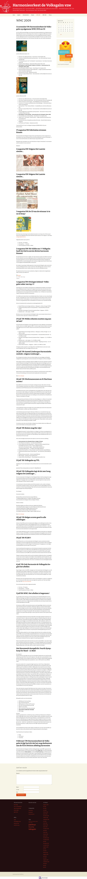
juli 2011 (44, 867)
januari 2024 (45, 835)
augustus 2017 (45, 859)
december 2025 (46, 815)
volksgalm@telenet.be (21, 236)
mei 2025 (44, 821)
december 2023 (46, 837)
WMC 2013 (44, 15)
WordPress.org (16, 825)
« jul (60, 34)
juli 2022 (44, 848)
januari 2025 (45, 826)
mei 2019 (44, 858)
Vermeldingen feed (17, 821)
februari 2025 (45, 824)
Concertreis (31, 810)
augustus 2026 (45, 804)
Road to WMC (16, 810)
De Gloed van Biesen (35, 821)
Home (14, 15)
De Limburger (21, 375)
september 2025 (46, 819)
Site (17, 792)
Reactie (18, 773)
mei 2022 (44, 850)
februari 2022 (45, 852)
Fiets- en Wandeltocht (18, 806)
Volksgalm (32, 829)
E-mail (17, 789)
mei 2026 (44, 810)
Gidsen (29, 822)
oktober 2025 (45, 817)
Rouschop (31, 827)
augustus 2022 (45, 847)
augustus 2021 (45, 854)
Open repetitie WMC (17, 808)
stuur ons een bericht (26, 581)
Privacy (50, 15)
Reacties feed (16, 823)
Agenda (18, 15)
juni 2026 (44, 808)
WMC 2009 (38, 15)
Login (15, 819)
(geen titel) (16, 812)
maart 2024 (45, 832)
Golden (31, 822)
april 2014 (45, 863)
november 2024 (46, 828)
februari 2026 (45, 812)
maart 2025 (45, 823)
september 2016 (46, 861)
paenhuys (32, 824)
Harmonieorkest (26, 15)
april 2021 (45, 856)
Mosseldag (16, 804)
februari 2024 (45, 834)
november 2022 (46, 845)
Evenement (31, 812)
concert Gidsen (30, 821)
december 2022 (46, 843)
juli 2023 (44, 841)
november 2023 (46, 839)
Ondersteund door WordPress (18, 874)
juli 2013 (44, 865)
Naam (17, 787)
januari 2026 (45, 813)
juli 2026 (44, 806)
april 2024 (45, 830)
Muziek (32, 15)
